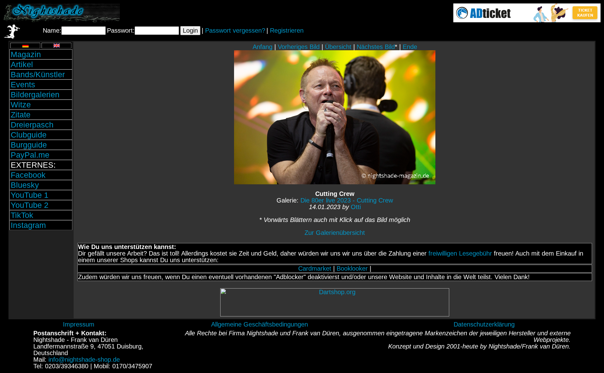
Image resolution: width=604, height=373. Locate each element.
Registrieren (287, 30)
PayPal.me (30, 154)
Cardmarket (314, 268)
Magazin (26, 54)
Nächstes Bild (376, 46)
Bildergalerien (35, 94)
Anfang (262, 46)
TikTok (22, 215)
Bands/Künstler (38, 74)
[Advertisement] (41, 274)
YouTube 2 (29, 205)
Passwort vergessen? (235, 30)
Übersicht (338, 46)
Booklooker (352, 268)
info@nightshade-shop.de (84, 359)
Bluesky (25, 185)
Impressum (78, 324)
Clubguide (29, 134)
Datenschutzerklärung (484, 324)
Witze (21, 104)
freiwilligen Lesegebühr (460, 253)
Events (23, 84)
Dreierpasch (32, 124)
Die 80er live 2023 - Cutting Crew (346, 200)
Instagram (28, 225)
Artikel (22, 64)
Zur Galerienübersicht (335, 232)
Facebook (28, 174)
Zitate (21, 114)
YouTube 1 (29, 195)
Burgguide (29, 144)
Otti (356, 206)
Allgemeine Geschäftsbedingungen (259, 324)
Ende (410, 46)
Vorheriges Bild (299, 46)
